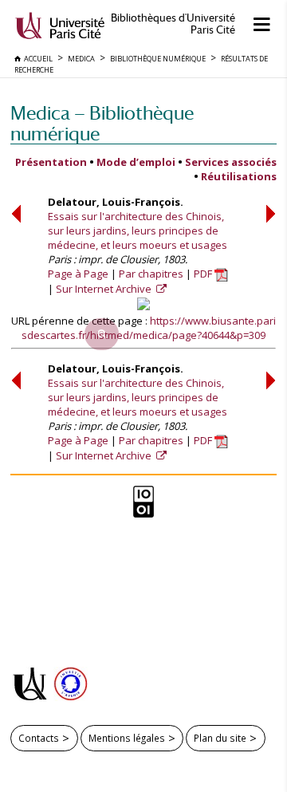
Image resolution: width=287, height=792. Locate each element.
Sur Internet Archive (105, 289)
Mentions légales (126, 737)
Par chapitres (151, 273)
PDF (204, 273)
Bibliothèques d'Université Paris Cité (173, 24)
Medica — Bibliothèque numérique (102, 123)
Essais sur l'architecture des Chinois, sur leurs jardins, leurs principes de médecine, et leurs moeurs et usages (137, 230)
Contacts (38, 737)
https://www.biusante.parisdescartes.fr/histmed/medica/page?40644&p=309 (149, 327)
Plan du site (220, 737)
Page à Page (78, 273)
